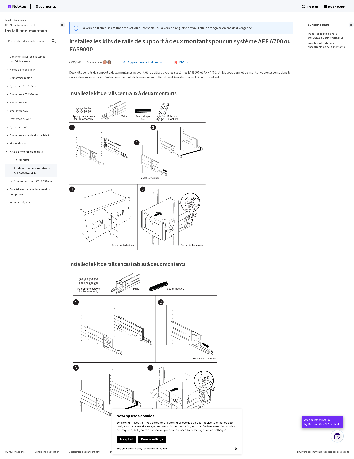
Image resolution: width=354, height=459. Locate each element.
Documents (46, 6)
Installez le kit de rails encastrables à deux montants (326, 45)
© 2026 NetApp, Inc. (15, 451)
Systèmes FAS (18, 127)
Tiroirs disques (19, 143)
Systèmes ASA (19, 110)
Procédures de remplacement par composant (31, 191)
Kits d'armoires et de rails (26, 151)
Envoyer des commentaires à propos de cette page (323, 451)
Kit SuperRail (22, 160)
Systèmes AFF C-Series (24, 94)
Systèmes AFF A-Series (24, 86)
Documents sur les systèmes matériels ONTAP (27, 59)
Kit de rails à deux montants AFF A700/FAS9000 (32, 170)
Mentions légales (20, 202)
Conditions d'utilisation (47, 451)
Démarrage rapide (21, 78)
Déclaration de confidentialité (84, 451)
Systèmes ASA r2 (20, 119)
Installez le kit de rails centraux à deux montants (325, 35)
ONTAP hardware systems (19, 24)
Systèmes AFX (18, 102)
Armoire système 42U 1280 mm (33, 181)
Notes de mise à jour (22, 69)
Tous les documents (15, 20)
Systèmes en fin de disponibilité (29, 135)
